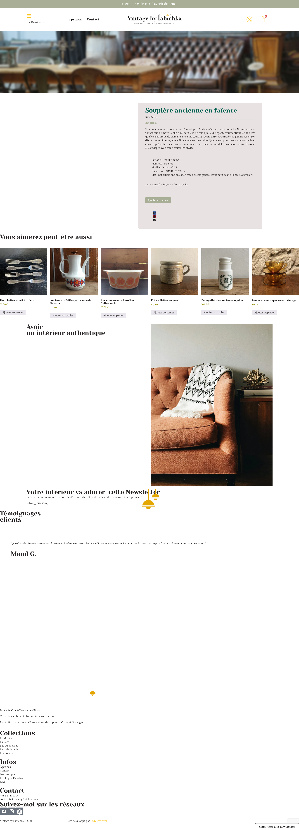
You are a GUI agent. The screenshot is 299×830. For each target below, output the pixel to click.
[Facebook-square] (4, 811)
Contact (93, 19)
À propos (75, 19)
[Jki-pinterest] (19, 811)
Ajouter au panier (158, 200)
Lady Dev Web (99, 821)
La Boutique (35, 22)
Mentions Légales (45, 821)
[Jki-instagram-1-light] (12, 811)
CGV (62, 821)
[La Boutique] (28, 16)
